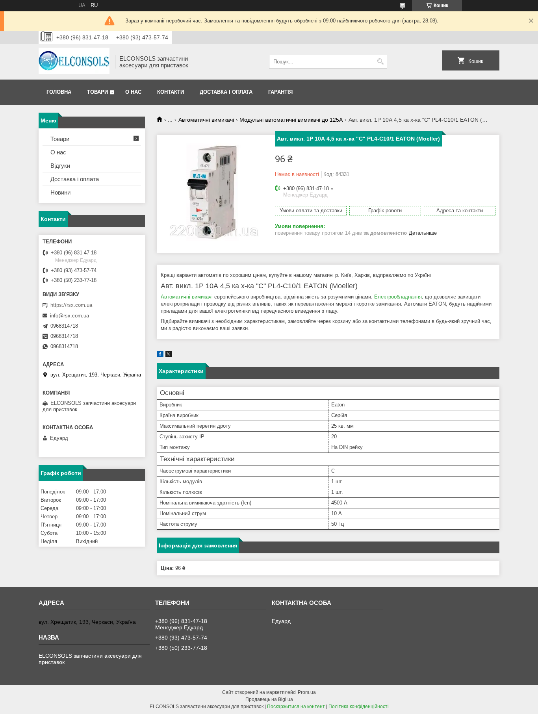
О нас (133, 92)
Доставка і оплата (226, 92)
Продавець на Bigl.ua (269, 699)
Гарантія (280, 92)
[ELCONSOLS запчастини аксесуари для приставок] (74, 62)
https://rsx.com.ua (71, 305)
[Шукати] (380, 62)
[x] (168, 355)
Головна (58, 92)
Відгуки (60, 165)
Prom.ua (307, 692)
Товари (97, 92)
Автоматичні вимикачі (206, 120)
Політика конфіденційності (358, 706)
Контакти (170, 92)
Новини (60, 192)
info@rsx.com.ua (69, 316)
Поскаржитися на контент (296, 706)
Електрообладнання (398, 297)
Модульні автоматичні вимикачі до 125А (291, 120)
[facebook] (160, 355)
